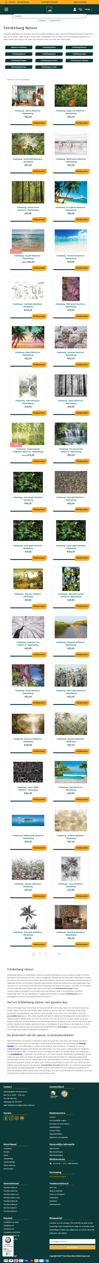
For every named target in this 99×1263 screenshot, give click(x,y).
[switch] (8, 1253)
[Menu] (6, 9)
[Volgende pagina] (65, 954)
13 (59, 954)
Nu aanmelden (72, 1247)
